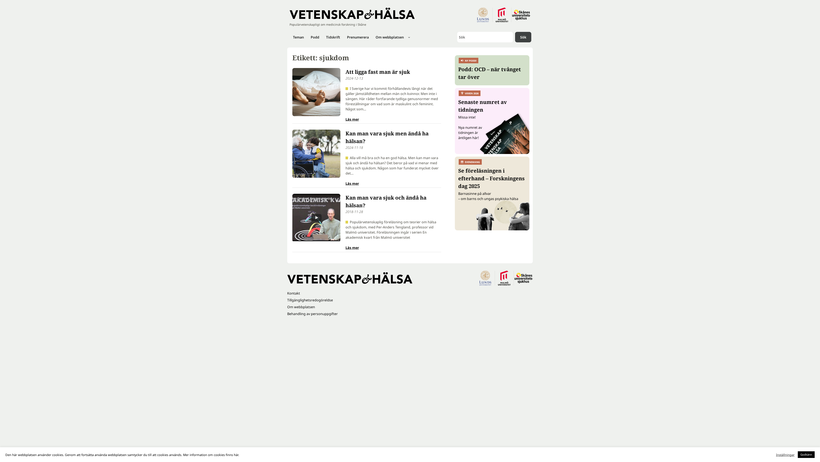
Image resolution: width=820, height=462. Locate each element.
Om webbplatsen (301, 307)
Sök (523, 37)
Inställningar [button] (785, 455)
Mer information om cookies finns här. (211, 455)
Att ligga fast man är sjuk (378, 71)
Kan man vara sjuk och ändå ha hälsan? (386, 201)
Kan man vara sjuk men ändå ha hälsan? (387, 137)
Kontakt (293, 293)
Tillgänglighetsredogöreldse (310, 300)
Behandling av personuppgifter (312, 313)
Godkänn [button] (806, 454)
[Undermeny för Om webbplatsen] (409, 37)
